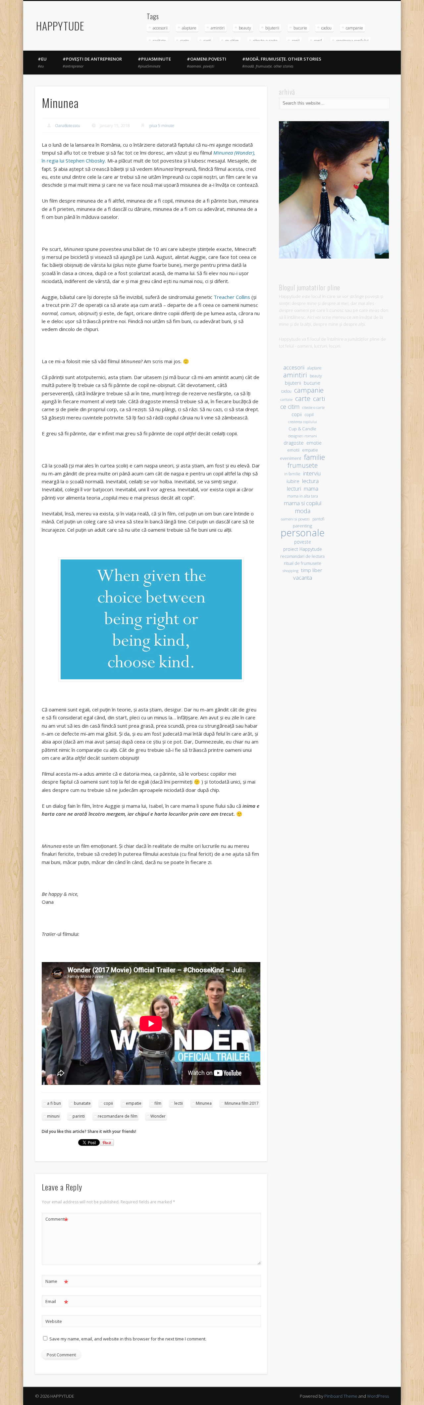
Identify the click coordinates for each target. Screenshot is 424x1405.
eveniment (290, 458)
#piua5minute (154, 62)
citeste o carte (313, 407)
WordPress (378, 1396)
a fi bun (54, 1103)
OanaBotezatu (67, 125)
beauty (245, 28)
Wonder (158, 1116)
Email (56, 1302)
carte (302, 398)
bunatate (82, 1103)
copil (309, 414)
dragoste (294, 442)
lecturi (294, 488)
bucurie (300, 28)
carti (319, 398)
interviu (312, 473)
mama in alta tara (302, 496)
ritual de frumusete (302, 563)
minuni (53, 1116)
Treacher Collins (232, 297)
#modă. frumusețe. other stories (281, 62)
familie (314, 457)
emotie (314, 443)
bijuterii (272, 28)
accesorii (160, 28)
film (157, 1103)
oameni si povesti (295, 518)
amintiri (218, 28)
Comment (56, 1220)
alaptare (189, 28)
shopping (290, 570)
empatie (133, 1103)
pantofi (318, 518)
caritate (286, 399)
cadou (326, 28)
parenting (302, 526)
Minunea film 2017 (242, 1103)
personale (303, 532)
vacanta (302, 577)
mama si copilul (302, 503)
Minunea (204, 1103)
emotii (293, 450)
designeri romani (302, 435)
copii (108, 1103)
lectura (310, 480)
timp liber (311, 570)
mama (311, 488)
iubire (293, 481)
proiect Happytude (302, 549)
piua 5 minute (161, 125)
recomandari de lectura (302, 556)
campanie (354, 28)
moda (302, 510)
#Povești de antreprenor (92, 62)
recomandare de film (117, 1116)
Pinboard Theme (340, 1396)
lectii (178, 1103)
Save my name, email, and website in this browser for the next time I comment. (127, 1339)
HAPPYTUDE (60, 25)
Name (56, 1282)
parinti (79, 1116)
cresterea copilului (302, 421)
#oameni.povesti (206, 62)
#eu (42, 62)
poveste (302, 542)
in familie (292, 473)
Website (53, 1321)
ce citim (289, 406)
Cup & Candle (302, 429)
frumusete (303, 465)
